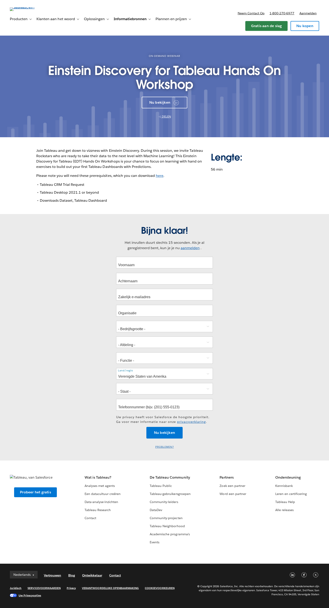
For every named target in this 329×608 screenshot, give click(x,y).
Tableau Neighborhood (167, 526)
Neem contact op (251, 13)
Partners (226, 477)
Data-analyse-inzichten (101, 502)
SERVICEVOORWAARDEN (44, 588)
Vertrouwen (52, 575)
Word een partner (233, 494)
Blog (71, 575)
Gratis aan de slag (266, 26)
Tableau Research (98, 510)
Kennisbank (284, 486)
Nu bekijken (159, 102)
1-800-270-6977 (281, 13)
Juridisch (15, 588)
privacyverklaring (191, 422)
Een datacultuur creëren (103, 494)
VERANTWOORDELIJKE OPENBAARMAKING (110, 588)
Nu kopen (304, 26)
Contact (90, 518)
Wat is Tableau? (98, 477)
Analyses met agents (100, 486)
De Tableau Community (170, 477)
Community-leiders (164, 502)
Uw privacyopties (30, 595)
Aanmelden (308, 13)
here (159, 175)
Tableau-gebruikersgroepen (170, 494)
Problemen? (164, 447)
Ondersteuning (288, 477)
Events (154, 542)
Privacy (71, 588)
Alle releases (284, 510)
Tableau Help (285, 502)
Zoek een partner (232, 486)
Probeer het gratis (35, 492)
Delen (166, 116)
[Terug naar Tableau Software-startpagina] (26, 7)
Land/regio (125, 370)
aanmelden (190, 248)
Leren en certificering (291, 494)
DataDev (156, 510)
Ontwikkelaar (92, 575)
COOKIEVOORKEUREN (159, 588)
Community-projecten (166, 518)
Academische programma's (170, 534)
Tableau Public (161, 486)
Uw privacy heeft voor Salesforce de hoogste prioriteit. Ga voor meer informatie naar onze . (162, 419)
